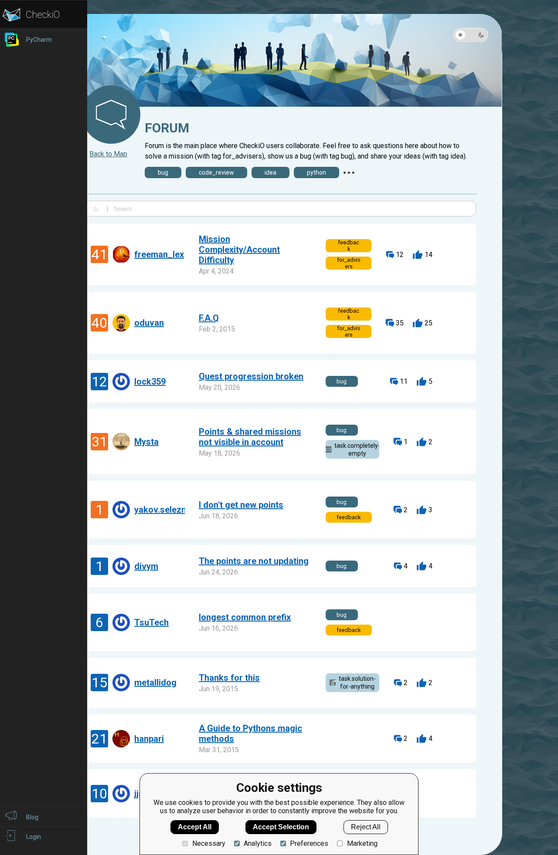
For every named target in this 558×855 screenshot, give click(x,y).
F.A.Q (209, 318)
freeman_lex (159, 254)
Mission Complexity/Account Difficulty (239, 249)
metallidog (155, 682)
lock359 (150, 381)
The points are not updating (254, 561)
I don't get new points (241, 505)
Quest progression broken (251, 376)
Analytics (258, 843)
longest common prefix (245, 617)
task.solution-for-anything (357, 682)
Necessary (208, 843)
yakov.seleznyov (167, 509)
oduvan (149, 323)
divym (146, 566)
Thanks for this (229, 678)
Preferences (309, 843)
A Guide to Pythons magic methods (250, 733)
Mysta (146, 441)
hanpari (149, 738)
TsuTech (151, 622)
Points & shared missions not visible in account (250, 436)
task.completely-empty (356, 449)
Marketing (362, 843)
